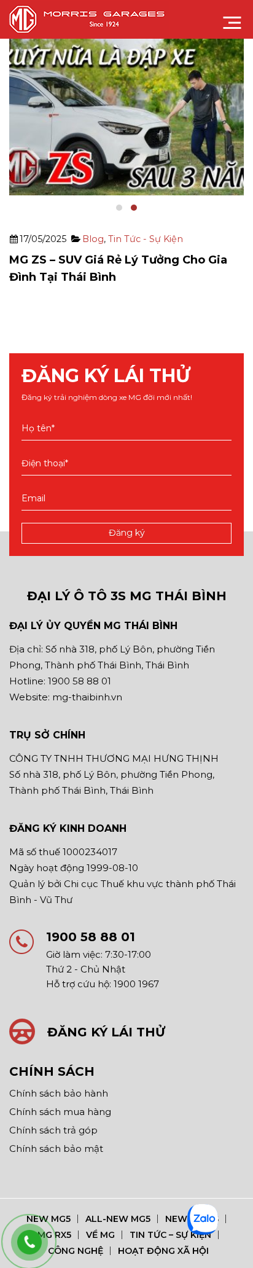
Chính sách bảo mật (56, 1148)
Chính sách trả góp (53, 1130)
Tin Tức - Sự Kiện (145, 239)
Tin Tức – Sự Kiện (170, 1234)
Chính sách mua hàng (60, 1111)
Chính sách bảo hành (58, 1093)
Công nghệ (75, 1250)
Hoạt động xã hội (163, 1250)
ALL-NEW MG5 (117, 1218)
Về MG (100, 1234)
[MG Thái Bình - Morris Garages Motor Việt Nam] (89, 19)
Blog (93, 239)
